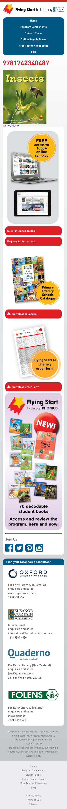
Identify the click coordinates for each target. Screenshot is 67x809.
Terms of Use (33, 799)
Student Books (33, 33)
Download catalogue (24, 313)
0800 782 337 (34, 677)
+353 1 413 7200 (17, 720)
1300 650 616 (16, 597)
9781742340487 (11, 125)
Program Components (33, 26)
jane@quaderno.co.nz (21, 673)
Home (33, 20)
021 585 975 (15, 677)
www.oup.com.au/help (22, 593)
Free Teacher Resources (33, 45)
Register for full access (21, 241)
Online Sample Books (33, 39)
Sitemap (33, 804)
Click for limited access (21, 230)
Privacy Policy (33, 795)
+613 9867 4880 (17, 637)
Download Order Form (25, 386)
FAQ (33, 51)
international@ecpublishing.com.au (30, 633)
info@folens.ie (16, 715)
